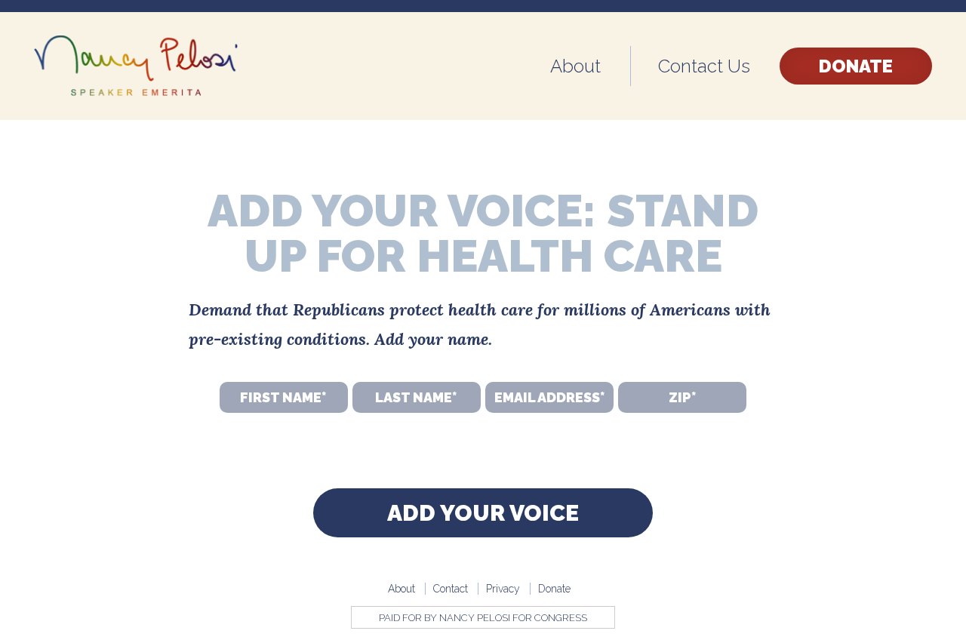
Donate (856, 66)
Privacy (503, 589)
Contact (450, 589)
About (575, 66)
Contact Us (704, 66)
